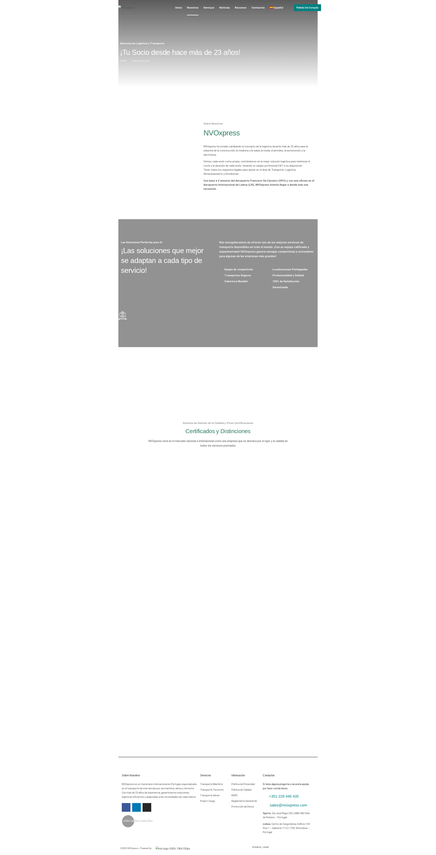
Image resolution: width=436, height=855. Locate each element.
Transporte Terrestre (212, 789)
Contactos (258, 7)
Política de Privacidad (243, 784)
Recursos (240, 7)
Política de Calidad (241, 789)
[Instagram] (147, 807)
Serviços (209, 7)
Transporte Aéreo (210, 795)
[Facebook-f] (126, 807)
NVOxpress (210, 146)
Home (123, 60)
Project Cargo (207, 801)
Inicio (178, 7)
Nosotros (192, 7)
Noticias (224, 7)
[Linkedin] (136, 807)
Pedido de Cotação (307, 7)
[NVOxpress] (126, 7)
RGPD (234, 795)
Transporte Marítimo (211, 784)
